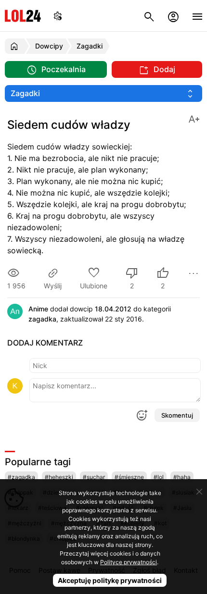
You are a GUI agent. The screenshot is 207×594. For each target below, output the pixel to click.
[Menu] (197, 15)
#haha (182, 477)
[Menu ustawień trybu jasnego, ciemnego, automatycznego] (57, 15)
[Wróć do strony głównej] (15, 46)
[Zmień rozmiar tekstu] (194, 118)
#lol (159, 477)
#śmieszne (129, 477)
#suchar (94, 477)
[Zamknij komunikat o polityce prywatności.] (199, 491)
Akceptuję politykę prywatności (110, 580)
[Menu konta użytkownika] (173, 15)
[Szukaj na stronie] (149, 15)
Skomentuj (177, 415)
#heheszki (59, 477)
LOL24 (23, 15)
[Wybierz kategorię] (103, 93)
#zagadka (21, 477)
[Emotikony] (141, 415)
